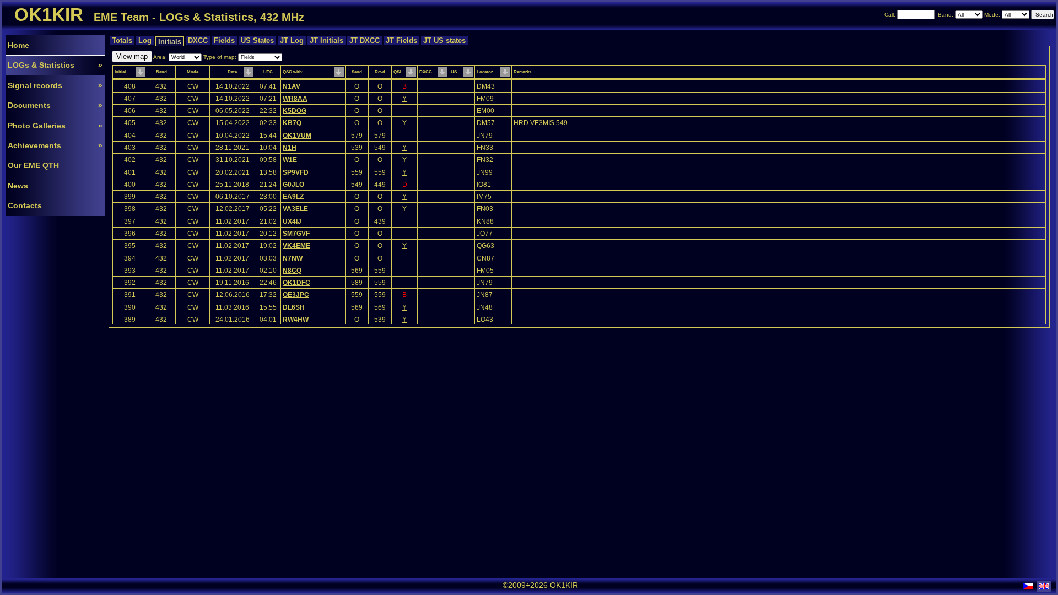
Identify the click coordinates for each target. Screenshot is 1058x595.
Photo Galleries (55, 125)
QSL (397, 71)
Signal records (55, 85)
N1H (289, 147)
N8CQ (292, 270)
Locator (485, 71)
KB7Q (292, 122)
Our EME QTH (33, 165)
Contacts (25, 205)
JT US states (444, 40)
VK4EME (296, 245)
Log (145, 40)
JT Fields (401, 40)
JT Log (292, 40)
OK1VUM (297, 135)
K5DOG (294, 110)
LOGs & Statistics (55, 65)
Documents (55, 105)
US (454, 71)
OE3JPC (296, 294)
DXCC (198, 40)
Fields (224, 40)
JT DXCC (364, 40)
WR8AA (295, 98)
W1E (290, 159)
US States (257, 40)
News (18, 185)
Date (232, 71)
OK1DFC (296, 282)
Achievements (55, 145)
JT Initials (326, 40)
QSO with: (293, 71)
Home (18, 45)
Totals (122, 40)
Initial (120, 71)
